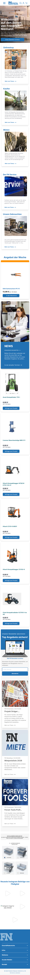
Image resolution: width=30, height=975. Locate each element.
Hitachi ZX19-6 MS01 (10, 526)
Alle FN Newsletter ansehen (15, 658)
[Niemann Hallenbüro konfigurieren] (15, 855)
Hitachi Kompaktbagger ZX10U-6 (14, 569)
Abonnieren (15, 673)
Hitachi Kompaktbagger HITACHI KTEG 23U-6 (13, 484)
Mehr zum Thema (9, 81)
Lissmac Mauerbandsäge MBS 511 (14, 440)
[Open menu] (4, 3)
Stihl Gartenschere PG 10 (11, 288)
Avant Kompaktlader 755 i (11, 397)
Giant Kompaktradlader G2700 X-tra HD (15, 613)
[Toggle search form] (20, 3)
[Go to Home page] (13, 3)
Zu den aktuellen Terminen (12, 365)
